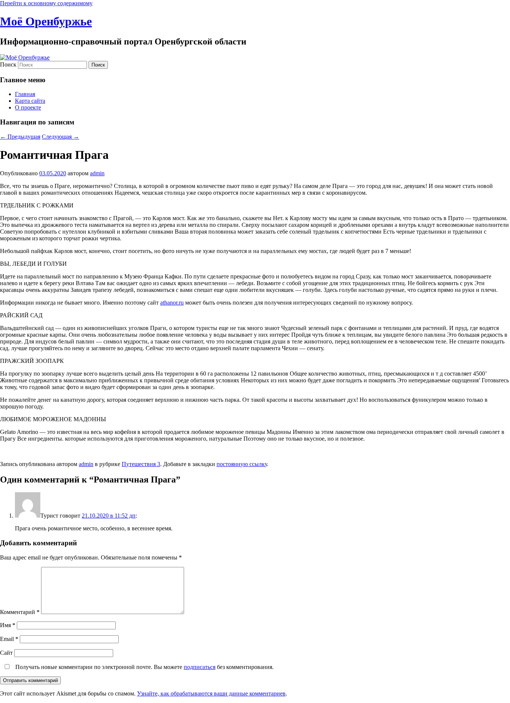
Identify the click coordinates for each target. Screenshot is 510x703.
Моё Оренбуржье (46, 21)
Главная (25, 94)
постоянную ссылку (242, 464)
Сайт (6, 653)
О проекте (28, 107)
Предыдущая (20, 136)
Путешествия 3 (141, 464)
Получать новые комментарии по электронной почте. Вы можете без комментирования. (144, 667)
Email (9, 639)
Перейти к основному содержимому (46, 3)
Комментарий (20, 612)
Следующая (60, 136)
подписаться (199, 667)
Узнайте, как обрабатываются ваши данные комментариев (211, 693)
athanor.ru (172, 302)
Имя (7, 625)
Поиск (8, 64)
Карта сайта (30, 101)
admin (97, 173)
